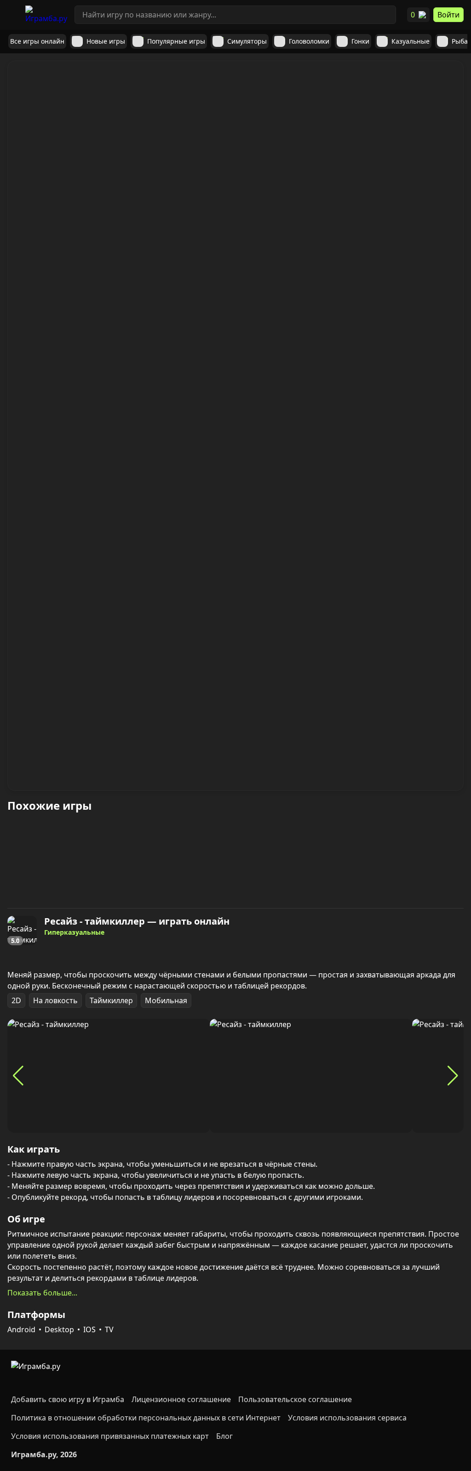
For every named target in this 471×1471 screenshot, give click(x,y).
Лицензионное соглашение (181, 1399)
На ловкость (55, 1000)
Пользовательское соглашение (295, 1399)
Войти (448, 15)
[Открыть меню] (13, 15)
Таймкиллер (111, 1000)
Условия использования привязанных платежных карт (110, 1436)
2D (16, 1000)
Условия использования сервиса (347, 1418)
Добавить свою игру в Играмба (67, 1399)
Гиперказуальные (74, 932)
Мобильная (166, 1000)
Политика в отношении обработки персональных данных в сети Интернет (146, 1418)
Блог (224, 1436)
